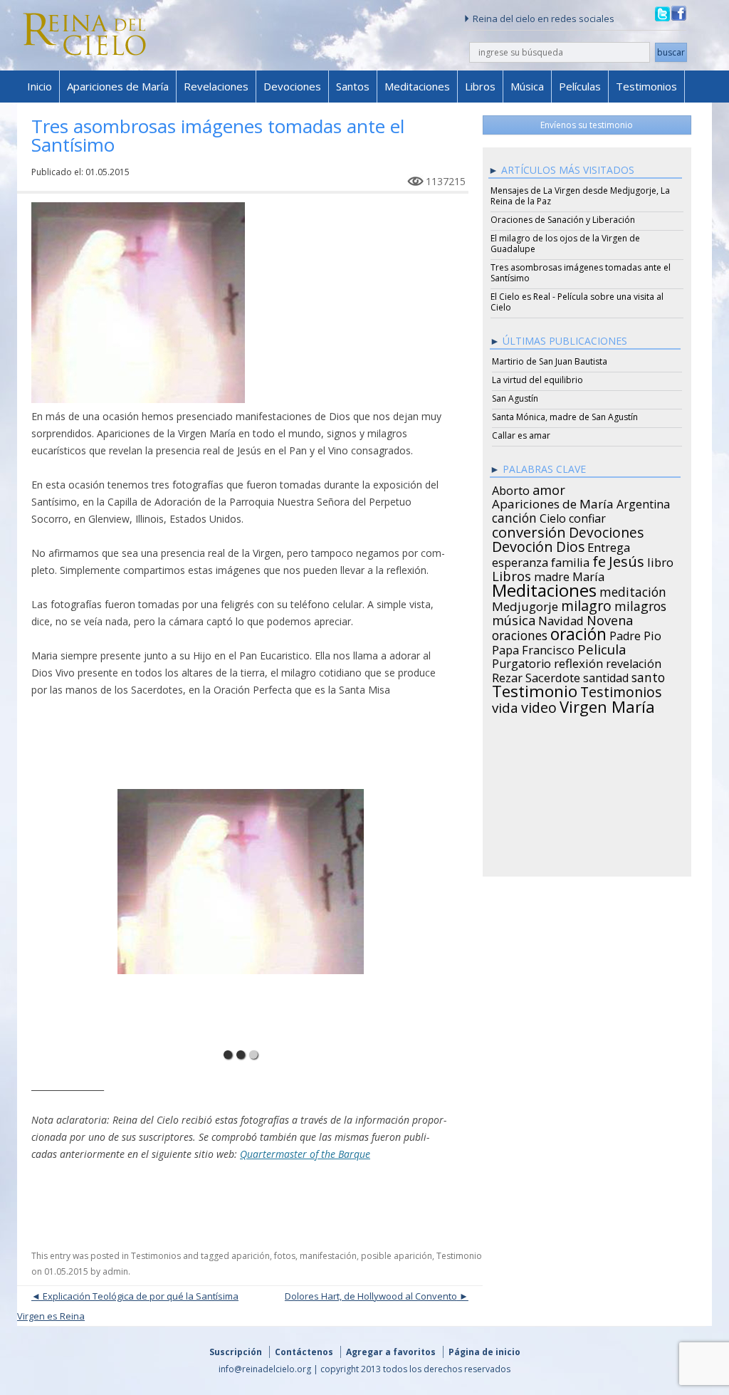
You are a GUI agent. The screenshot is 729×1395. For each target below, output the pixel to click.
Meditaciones (417, 86)
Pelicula (601, 647)
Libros (480, 86)
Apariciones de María (118, 86)
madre (552, 574)
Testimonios (646, 86)
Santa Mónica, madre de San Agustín (565, 417)
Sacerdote (552, 675)
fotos (284, 1256)
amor (549, 487)
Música (527, 86)
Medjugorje (525, 604)
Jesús (626, 559)
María (588, 574)
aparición (250, 1256)
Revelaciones (216, 86)
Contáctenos (304, 1352)
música (513, 618)
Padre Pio (635, 633)
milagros (640, 604)
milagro (586, 604)
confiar (587, 516)
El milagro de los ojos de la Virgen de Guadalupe (565, 243)
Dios (570, 544)
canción (514, 515)
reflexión (578, 661)
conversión (529, 529)
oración (578, 632)
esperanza (520, 560)
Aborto (511, 488)
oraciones (519, 633)
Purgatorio (521, 661)
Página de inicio (484, 1352)
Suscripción (235, 1352)
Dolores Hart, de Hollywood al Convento (371, 1296)
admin (115, 1271)
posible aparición (396, 1256)
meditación (632, 589)
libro (660, 560)
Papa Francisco (533, 648)
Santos (352, 86)
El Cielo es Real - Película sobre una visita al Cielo (577, 302)
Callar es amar (521, 435)
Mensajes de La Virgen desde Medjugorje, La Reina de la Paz (580, 195)
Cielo (553, 516)
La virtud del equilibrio (537, 380)
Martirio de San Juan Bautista (549, 361)
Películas (580, 86)
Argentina (643, 502)
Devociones (292, 86)
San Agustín (515, 398)
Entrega (609, 545)
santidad (606, 675)
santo (648, 675)
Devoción (522, 544)
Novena (610, 618)
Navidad (561, 619)
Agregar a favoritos (391, 1352)
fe (599, 559)
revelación (633, 661)
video (539, 705)
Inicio (39, 86)
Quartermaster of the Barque (305, 1154)
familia (570, 560)
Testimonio (459, 1256)
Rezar (507, 675)
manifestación (328, 1256)
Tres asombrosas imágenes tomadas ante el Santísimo (581, 272)
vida (505, 705)
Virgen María (607, 704)
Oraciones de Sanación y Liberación (563, 220)
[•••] (241, 879)
